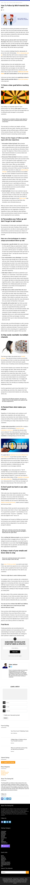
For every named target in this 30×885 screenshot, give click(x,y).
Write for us (3, 859)
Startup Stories (4, 773)
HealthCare (3, 841)
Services (3, 836)
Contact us (3, 858)
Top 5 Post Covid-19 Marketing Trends (19, 731)
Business (12, 743)
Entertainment (4, 842)
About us (3, 856)
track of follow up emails (10, 564)
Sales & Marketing (14, 733)
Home (2, 2)
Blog (5, 2)
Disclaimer (22, 878)
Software (3, 835)
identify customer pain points (8, 502)
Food (2, 840)
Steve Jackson (13, 664)
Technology (3, 831)
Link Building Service (5, 864)
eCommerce (4, 837)
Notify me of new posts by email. (12, 715)
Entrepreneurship (5, 772)
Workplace (3, 774)
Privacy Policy (16, 878)
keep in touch (22, 198)
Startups (3, 860)
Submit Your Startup (9, 762)
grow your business (23, 79)
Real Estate (3, 833)
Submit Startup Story (5, 863)
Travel (2, 839)
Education (3, 832)
